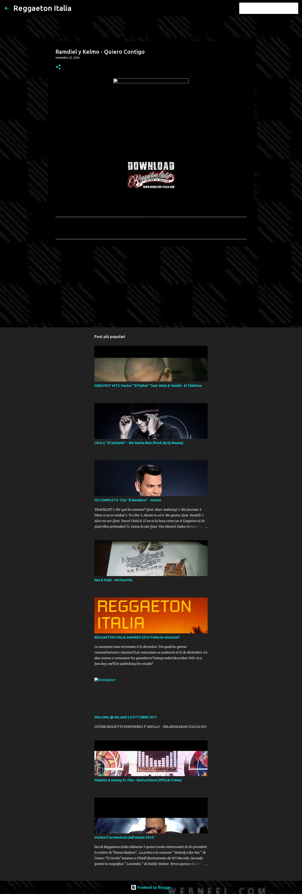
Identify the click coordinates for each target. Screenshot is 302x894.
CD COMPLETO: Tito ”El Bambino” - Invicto (127, 500)
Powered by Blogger (153, 887)
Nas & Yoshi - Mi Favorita (113, 580)
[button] (58, 67)
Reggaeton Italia (42, 8)
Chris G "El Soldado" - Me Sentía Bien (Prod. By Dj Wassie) (138, 443)
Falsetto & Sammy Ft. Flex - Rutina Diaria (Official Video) (138, 780)
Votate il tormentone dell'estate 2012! (124, 837)
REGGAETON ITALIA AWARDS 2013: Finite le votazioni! (137, 637)
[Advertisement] (151, 287)
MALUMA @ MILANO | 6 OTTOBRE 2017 (125, 717)
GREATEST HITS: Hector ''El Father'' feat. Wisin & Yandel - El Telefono (148, 385)
